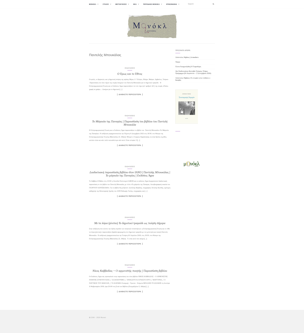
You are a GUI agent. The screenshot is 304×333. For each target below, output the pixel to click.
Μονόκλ (92, 4)
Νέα (135, 4)
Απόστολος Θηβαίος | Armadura (186, 57)
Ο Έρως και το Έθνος (129, 74)
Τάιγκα (177, 62)
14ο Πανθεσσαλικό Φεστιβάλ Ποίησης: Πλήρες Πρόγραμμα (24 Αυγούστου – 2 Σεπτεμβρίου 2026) (193, 72)
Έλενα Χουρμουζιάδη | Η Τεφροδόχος (188, 66)
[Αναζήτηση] (213, 4)
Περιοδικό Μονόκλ (151, 4)
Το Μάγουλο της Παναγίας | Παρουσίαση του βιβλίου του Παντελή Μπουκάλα (129, 123)
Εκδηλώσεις (130, 68)
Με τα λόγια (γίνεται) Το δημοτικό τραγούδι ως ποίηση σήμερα (129, 223)
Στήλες (106, 4)
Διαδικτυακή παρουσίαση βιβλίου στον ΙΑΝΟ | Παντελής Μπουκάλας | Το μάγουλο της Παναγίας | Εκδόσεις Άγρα (129, 173)
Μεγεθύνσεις (121, 4)
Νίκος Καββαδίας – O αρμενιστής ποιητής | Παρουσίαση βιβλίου (130, 271)
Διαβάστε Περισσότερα (130, 94)
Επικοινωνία (171, 4)
